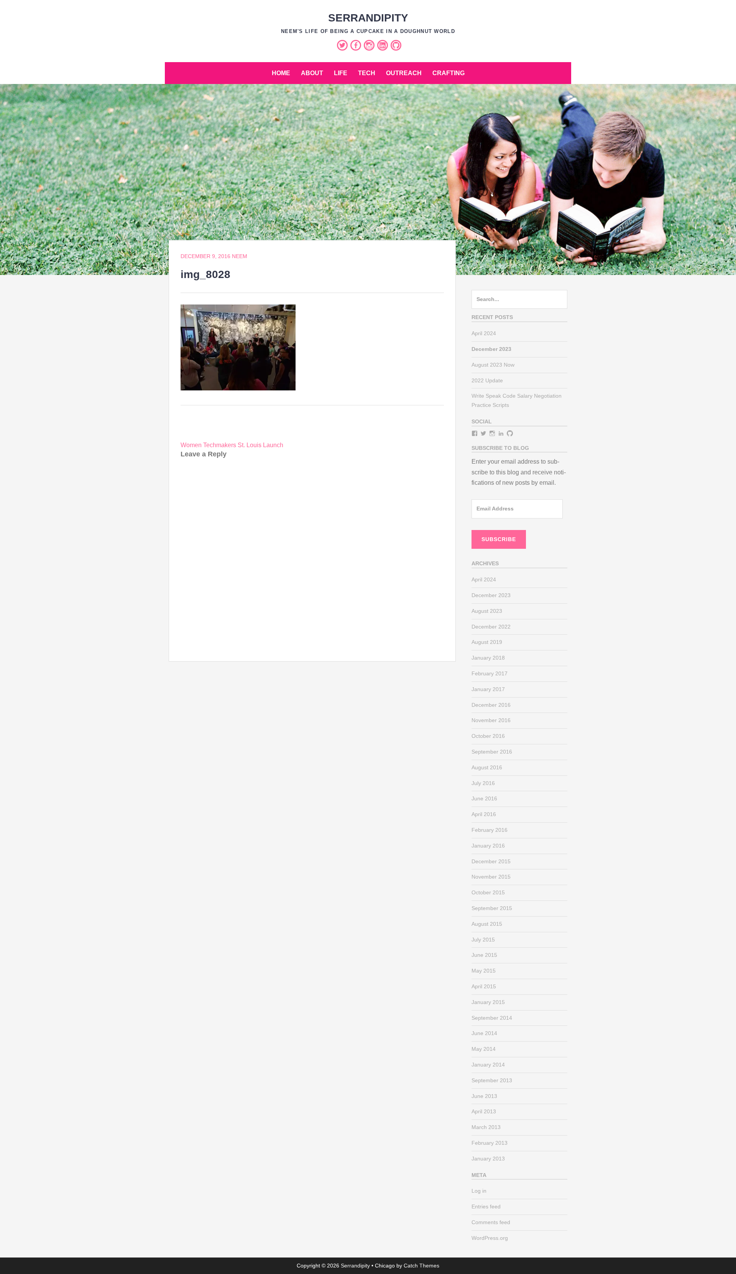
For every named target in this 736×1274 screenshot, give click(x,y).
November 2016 (491, 720)
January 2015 (488, 1002)
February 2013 (490, 1143)
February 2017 (490, 673)
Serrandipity (368, 18)
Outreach (404, 73)
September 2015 (492, 908)
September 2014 (492, 1018)
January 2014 (488, 1065)
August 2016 (487, 767)
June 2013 (484, 1096)
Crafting (448, 73)
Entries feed (486, 1206)
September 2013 (492, 1080)
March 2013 (486, 1127)
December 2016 (491, 705)
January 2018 (488, 658)
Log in (479, 1191)
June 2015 (484, 955)
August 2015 (487, 924)
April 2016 (484, 814)
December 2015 (491, 861)
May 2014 (484, 1049)
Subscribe (498, 539)
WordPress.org (490, 1238)
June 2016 (484, 798)
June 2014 (484, 1033)
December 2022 (491, 627)
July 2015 (483, 940)
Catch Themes (421, 1265)
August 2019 (487, 642)
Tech (366, 73)
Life (340, 73)
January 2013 (488, 1158)
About (312, 73)
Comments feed (491, 1222)
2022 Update (487, 380)
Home (281, 73)
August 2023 (487, 611)
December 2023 (491, 595)
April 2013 (484, 1111)
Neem (239, 256)
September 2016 (492, 752)
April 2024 (484, 333)
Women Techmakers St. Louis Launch (232, 445)
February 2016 (490, 830)
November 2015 (491, 877)
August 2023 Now (493, 365)
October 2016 (488, 736)
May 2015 (484, 971)
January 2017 (488, 689)
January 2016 (488, 846)
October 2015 (488, 892)
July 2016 (483, 783)
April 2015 (484, 986)
